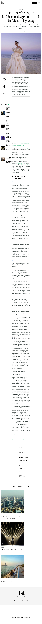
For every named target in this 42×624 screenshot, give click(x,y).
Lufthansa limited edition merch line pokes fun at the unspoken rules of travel (8, 112)
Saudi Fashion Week (24, 457)
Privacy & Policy (16, 617)
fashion (17, 79)
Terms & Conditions (25, 617)
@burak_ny (14, 435)
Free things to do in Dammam (8, 581)
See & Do (21, 9)
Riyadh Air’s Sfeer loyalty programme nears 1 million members (8, 137)
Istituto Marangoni (22, 476)
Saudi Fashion (22, 468)
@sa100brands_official (20, 435)
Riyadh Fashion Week (23, 164)
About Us (13, 607)
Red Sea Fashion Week (20, 163)
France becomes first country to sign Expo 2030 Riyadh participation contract (9, 158)
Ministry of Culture (22, 453)
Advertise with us (20, 607)
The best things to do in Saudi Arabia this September (8, 148)
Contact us (28, 607)
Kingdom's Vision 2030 (23, 148)
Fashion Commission (22, 448)
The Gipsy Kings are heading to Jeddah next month (7, 125)
